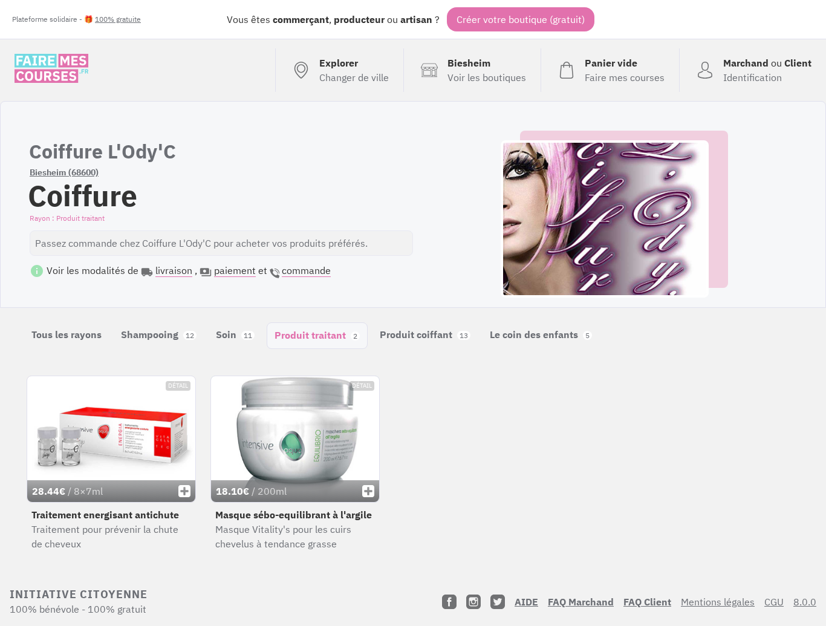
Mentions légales (718, 602)
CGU (774, 602)
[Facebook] (449, 602)
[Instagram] (473, 602)
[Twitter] (497, 602)
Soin (234, 334)
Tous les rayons (66, 334)
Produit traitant (316, 335)
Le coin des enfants (540, 334)
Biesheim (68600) (64, 172)
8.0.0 (804, 602)
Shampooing (157, 334)
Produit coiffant (424, 334)
